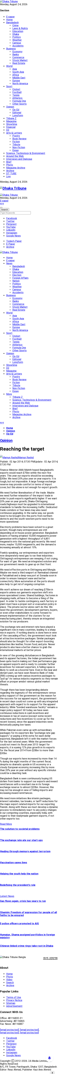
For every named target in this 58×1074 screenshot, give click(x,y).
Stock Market (20, 60)
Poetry (16, 135)
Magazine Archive (15, 167)
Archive (10, 170)
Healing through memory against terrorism (25, 851)
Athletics (17, 98)
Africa (15, 74)
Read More (6, 824)
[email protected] (9, 1029)
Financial (10, 127)
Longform (17, 115)
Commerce (18, 57)
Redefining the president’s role (17, 885)
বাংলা (2, 203)
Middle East (18, 77)
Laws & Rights (20, 28)
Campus (16, 42)
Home (9, 19)
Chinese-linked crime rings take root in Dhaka (26, 945)
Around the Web (15, 156)
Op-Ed (15, 109)
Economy (17, 51)
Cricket (16, 89)
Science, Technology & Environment (25, 153)
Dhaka (15, 34)
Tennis (15, 95)
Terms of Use (13, 997)
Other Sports (19, 103)
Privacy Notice (14, 1000)
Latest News (7, 896)
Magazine (11, 121)
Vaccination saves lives (13, 862)
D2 (7, 130)
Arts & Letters (14, 132)
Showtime (11, 124)
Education (17, 31)
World (9, 66)
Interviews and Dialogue (19, 159)
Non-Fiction (18, 147)
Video (9, 979)
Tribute (16, 144)
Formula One (19, 100)
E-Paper (10, 244)
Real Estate (18, 63)
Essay (15, 150)
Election (16, 275)
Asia (14, 69)
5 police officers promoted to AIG (19, 923)
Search (10, 982)
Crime (15, 25)
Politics (16, 37)
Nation (15, 280)
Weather (17, 40)
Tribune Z (11, 118)
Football (16, 92)
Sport (9, 86)
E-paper (10, 16)
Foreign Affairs (20, 277)
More (9, 394)
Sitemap (10, 1003)
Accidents (18, 45)
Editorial (16, 112)
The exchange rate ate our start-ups (21, 840)
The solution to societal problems (20, 828)
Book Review (19, 138)
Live (8, 176)
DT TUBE (11, 173)
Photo (9, 164)
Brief (8, 161)
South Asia (18, 71)
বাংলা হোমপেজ (50, 958)
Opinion (10, 106)
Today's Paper (14, 241)
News (9, 263)
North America (20, 83)
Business (11, 48)
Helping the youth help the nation (19, 873)
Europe (16, 80)
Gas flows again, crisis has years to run (23, 901)
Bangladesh (12, 22)
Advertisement (14, 1006)
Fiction (16, 141)
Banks (15, 54)
